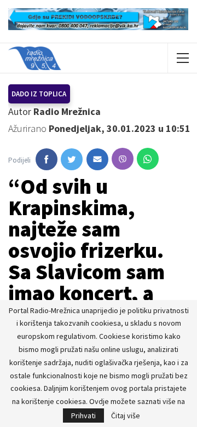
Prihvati (83, 415)
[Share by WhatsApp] (148, 159)
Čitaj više (125, 415)
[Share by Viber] (123, 159)
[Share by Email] (97, 159)
